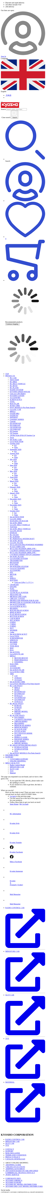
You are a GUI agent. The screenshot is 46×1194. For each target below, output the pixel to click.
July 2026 (13, 459)
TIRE (12, 674)
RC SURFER (15, 537)
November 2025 (15, 505)
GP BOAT (18, 707)
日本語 (8, 95)
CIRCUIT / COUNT (17, 598)
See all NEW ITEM (17, 517)
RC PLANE (14, 388)
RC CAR (13, 378)
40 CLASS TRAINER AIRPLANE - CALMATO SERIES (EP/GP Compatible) (25, 550)
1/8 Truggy (18, 680)
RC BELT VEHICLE (17, 384)
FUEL (12, 589)
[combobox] (16, 109)
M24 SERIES (19, 723)
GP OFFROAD (15, 427)
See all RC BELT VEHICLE (20, 529)
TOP (7, 374)
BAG (12, 650)
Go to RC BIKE (15, 519)
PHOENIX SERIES (21, 739)
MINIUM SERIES (21, 727)
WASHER (13, 630)
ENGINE (13, 587)
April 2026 (14, 477)
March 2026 (14, 481)
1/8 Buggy (18, 678)
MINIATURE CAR (17, 767)
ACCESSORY (15, 398)
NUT (12, 628)
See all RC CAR (16, 440)
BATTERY (14, 580)
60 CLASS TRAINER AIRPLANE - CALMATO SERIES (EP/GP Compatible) (25, 553)
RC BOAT (14, 386)
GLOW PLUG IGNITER (19, 592)
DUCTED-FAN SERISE (23, 733)
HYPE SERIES (20, 741)
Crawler (13, 421)
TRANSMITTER (16, 560)
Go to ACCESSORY (17, 568)
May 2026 (13, 471)
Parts (16, 447)
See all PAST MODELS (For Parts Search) (25, 753)
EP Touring (14, 431)
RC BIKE (13, 382)
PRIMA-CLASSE (20, 737)
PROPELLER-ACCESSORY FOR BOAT (25, 602)
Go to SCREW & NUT (18, 606)
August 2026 (14, 453)
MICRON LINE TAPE (18, 596)
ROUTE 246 (14, 403)
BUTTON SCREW (17, 616)
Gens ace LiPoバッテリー (24, 582)
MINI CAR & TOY (12, 763)
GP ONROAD (15, 429)
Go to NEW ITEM (16, 441)
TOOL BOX (14, 646)
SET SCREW (15, 620)
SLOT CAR (14, 769)
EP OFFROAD (15, 423)
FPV (11, 572)
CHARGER (14, 585)
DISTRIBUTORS (11, 755)
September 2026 (15, 449)
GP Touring (14, 433)
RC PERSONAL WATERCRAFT (22, 539)
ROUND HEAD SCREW (19, 610)
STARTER (14, 590)
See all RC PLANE (17, 556)
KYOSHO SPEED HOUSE (20, 392)
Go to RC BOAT (16, 531)
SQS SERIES (19, 717)
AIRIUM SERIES (20, 721)
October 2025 (15, 511)
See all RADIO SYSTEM (19, 566)
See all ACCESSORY (18, 604)
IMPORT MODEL (21, 711)
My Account (24, 804)
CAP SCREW (15, 618)
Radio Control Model (17, 765)
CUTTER (13, 644)
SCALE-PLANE (20, 729)
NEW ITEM (14, 380)
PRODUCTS (10, 376)
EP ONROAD (15, 425)
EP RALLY (18, 696)
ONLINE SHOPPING (18, 761)
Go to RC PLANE (16, 543)
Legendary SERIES (17, 419)
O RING (13, 626)
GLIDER (17, 735)
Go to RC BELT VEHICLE (20, 525)
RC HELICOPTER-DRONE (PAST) (23, 745)
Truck (12, 438)
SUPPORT (9, 757)
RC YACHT (14, 535)
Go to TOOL (14, 636)
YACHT (17, 709)
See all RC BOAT (16, 541)
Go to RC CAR (15, 409)
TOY (16, 751)
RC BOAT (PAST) (16, 703)
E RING (13, 622)
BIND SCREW (15, 612)
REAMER (13, 642)
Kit (15, 445)
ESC (11, 576)
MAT (12, 648)
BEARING (14, 608)
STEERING (18, 662)
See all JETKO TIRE (17, 682)
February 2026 (15, 487)
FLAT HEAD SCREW (18, 614)
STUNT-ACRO (20, 731)
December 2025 (15, 499)
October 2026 (15, 443)
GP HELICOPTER (21, 749)
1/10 (15, 676)
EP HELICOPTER (21, 747)
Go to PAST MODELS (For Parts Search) (25, 684)
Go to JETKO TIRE (17, 672)
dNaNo (17, 690)
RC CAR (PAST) (16, 686)
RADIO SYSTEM (16, 390)
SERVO (13, 578)
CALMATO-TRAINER (23, 719)
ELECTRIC (14, 564)
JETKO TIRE (15, 405)
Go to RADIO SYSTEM (19, 558)
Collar (12, 632)
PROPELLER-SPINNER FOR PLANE (24, 600)
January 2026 (14, 493)
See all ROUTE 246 (17, 670)
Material (13, 773)
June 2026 (13, 465)
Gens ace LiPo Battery (18, 394)
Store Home (14, 804)
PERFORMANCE (21, 660)
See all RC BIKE (16, 523)
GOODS (13, 666)
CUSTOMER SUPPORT (19, 759)
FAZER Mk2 (14, 413)
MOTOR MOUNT (21, 658)
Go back (13, 796)
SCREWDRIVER (16, 638)
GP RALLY (18, 702)
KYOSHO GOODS (17, 396)
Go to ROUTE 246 (17, 654)
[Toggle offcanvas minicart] (25, 260)
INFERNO (14, 417)
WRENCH (14, 640)
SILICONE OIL (16, 594)
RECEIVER (14, 562)
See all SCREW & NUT (18, 634)
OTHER (17, 713)
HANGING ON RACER (19, 521)
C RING (13, 624)
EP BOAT (13, 533)
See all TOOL (15, 652)
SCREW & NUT (16, 400)
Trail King (13, 527)
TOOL (12, 402)
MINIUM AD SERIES (22, 725)
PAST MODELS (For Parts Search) (22, 407)
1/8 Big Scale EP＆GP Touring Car (22, 435)
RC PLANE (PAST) (17, 715)
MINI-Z (13, 411)
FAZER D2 (14, 415)
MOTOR (13, 574)
